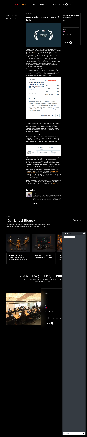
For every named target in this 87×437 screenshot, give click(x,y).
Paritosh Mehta (36, 193)
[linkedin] (7, 18)
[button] (16, 18)
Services (54, 4)
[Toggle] (72, 4)
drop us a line (57, 183)
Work (34, 4)
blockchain (36, 52)
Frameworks (43, 4)
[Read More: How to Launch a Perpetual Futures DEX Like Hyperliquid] (43, 243)
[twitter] (10, 18)
